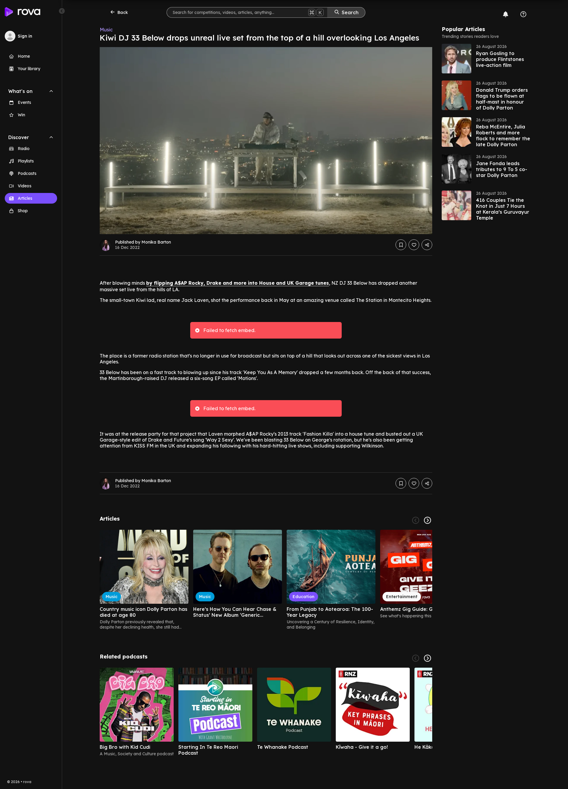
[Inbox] (505, 14)
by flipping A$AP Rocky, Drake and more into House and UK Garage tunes (237, 283)
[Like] (414, 244)
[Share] (427, 244)
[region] (266, 579)
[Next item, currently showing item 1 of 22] (427, 520)
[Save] (401, 244)
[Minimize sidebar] (62, 11)
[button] (486, 58)
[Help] (523, 14)
